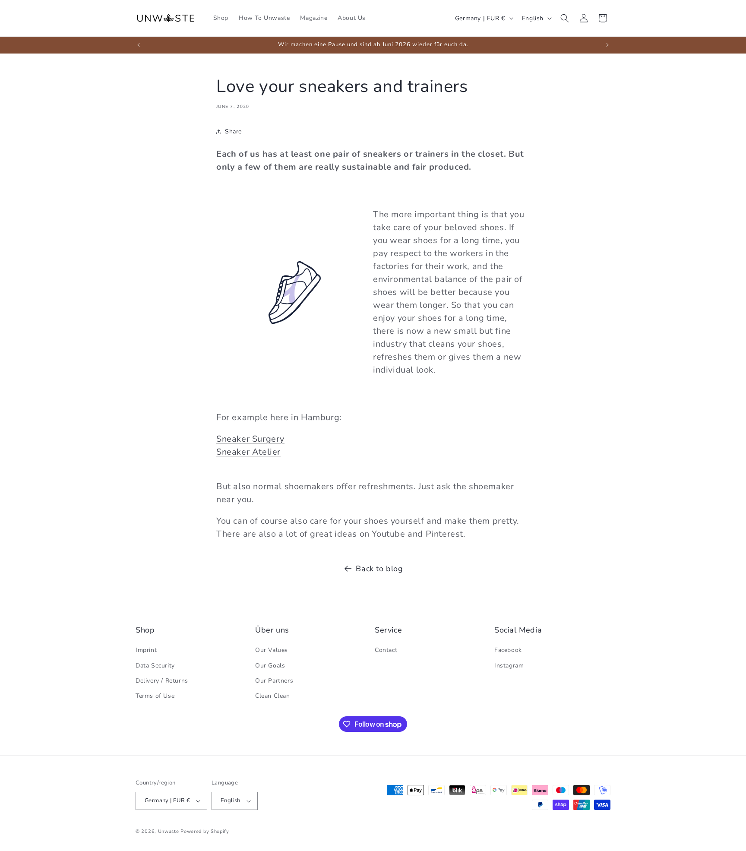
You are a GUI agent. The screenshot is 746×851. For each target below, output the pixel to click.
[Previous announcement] (138, 45)
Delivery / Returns (162, 681)
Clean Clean (272, 696)
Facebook (508, 650)
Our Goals (270, 665)
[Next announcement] (607, 45)
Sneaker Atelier (248, 452)
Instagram (509, 665)
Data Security (155, 665)
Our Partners (274, 681)
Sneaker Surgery (250, 439)
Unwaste (168, 831)
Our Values (271, 650)
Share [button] (233, 131)
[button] (564, 18)
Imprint (146, 650)
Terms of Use (155, 696)
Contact (386, 650)
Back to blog (379, 568)
